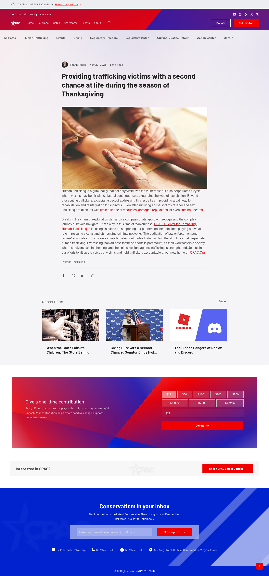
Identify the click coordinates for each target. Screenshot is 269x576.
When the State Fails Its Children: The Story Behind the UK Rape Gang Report (68, 350)
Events (61, 37)
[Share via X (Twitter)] (73, 275)
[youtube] (234, 14)
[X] (251, 14)
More (227, 37)
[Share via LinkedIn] (83, 275)
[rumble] (246, 14)
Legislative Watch (137, 37)
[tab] (169, 394)
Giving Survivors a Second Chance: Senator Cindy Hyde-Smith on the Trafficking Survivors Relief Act (134, 350)
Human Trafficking (36, 37)
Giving (33, 14)
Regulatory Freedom (104, 37)
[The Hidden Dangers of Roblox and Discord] (198, 325)
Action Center (206, 37)
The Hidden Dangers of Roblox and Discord (198, 350)
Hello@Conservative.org (71, 550)
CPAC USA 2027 (18, 14)
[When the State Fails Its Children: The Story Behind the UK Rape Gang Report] (70, 325)
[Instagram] (240, 14)
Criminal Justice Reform (173, 37)
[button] (109, 23)
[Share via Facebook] (63, 275)
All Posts (10, 37)
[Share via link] (92, 275)
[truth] (257, 14)
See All (223, 301)
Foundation (46, 14)
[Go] (259, 566)
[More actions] (205, 64)
